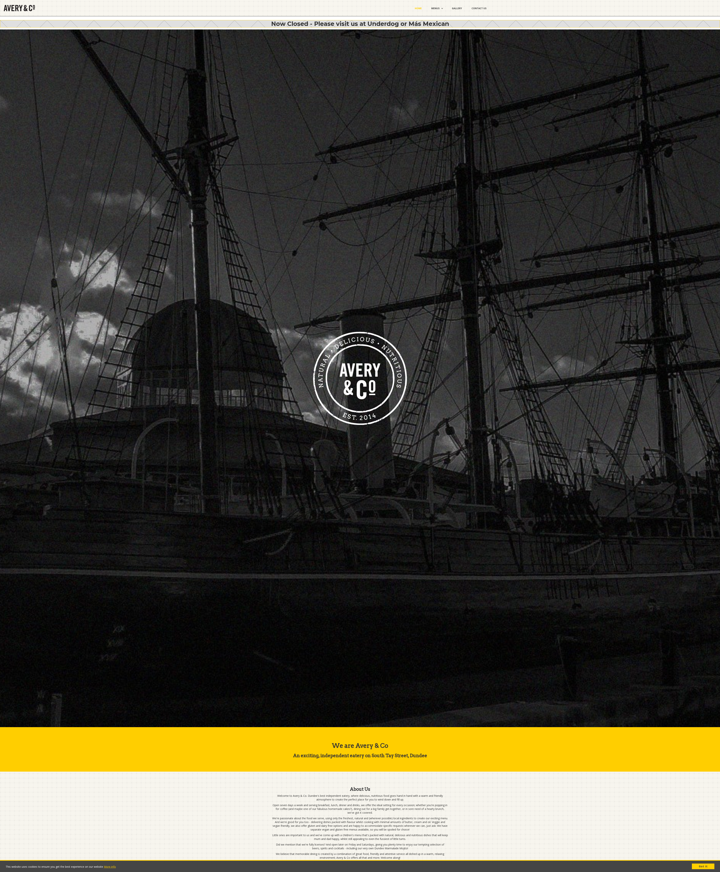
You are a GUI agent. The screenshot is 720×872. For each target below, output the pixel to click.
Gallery (457, 8)
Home (418, 8)
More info (110, 866)
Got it (703, 866)
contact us (479, 8)
